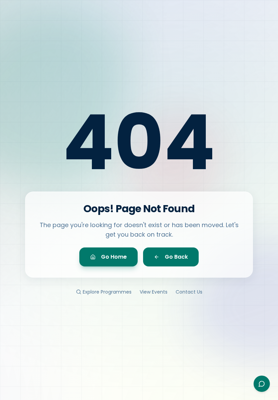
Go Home (114, 257)
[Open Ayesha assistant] (262, 384)
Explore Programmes (107, 291)
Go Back (176, 257)
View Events (153, 291)
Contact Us (189, 291)
